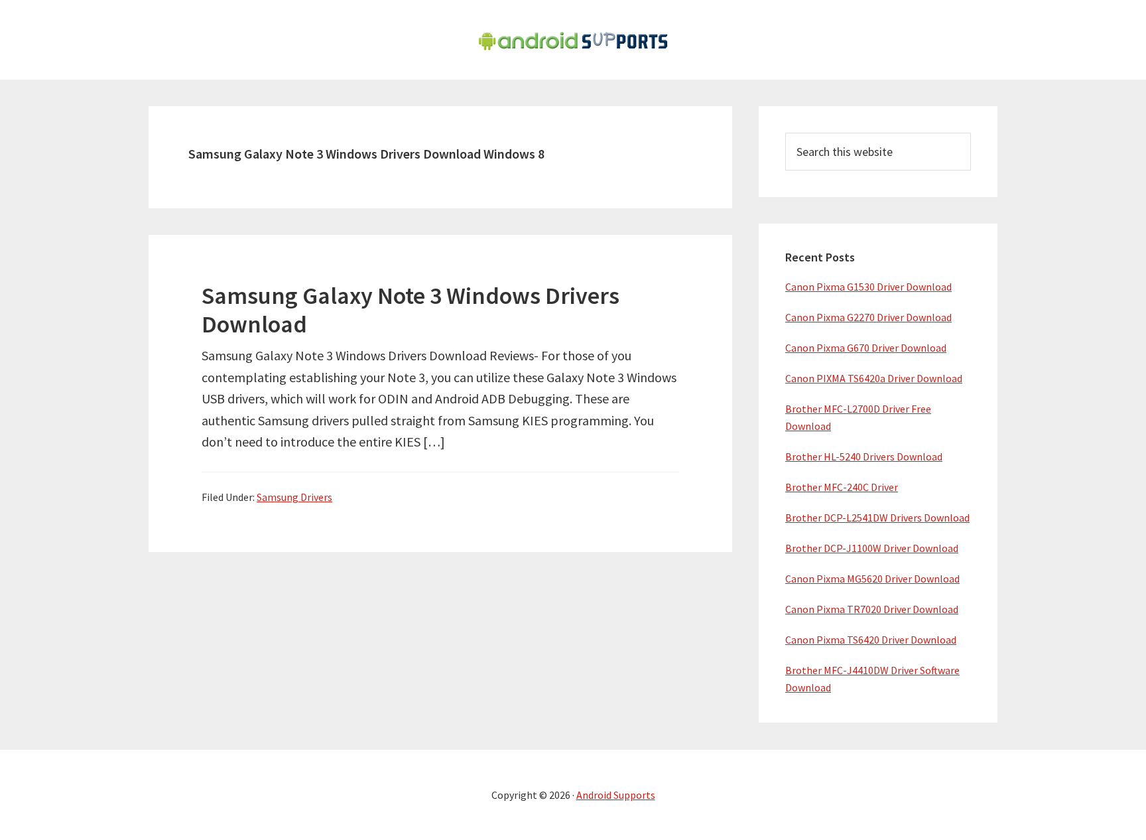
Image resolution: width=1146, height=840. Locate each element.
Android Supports (615, 795)
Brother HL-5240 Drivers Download (863, 456)
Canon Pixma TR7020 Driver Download (871, 609)
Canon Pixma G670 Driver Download (865, 347)
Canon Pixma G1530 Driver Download (868, 286)
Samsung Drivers (294, 497)
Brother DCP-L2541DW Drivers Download (877, 517)
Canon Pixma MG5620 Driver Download (872, 578)
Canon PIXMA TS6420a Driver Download (873, 378)
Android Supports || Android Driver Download (573, 39)
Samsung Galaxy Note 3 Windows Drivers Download (410, 310)
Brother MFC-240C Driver (841, 487)
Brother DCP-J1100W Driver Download (871, 548)
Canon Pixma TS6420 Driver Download (870, 639)
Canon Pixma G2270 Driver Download (868, 317)
